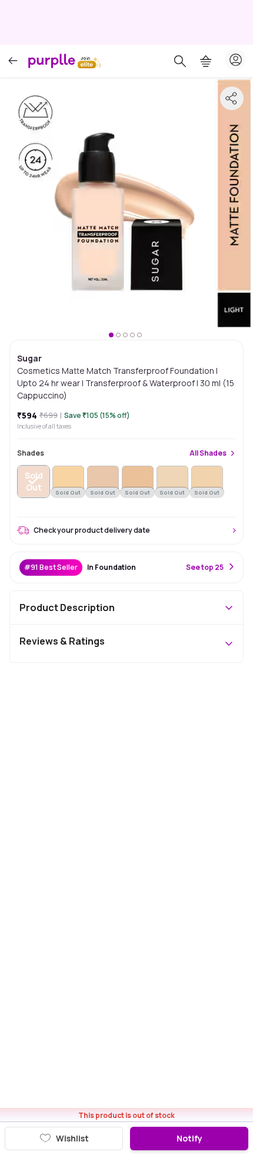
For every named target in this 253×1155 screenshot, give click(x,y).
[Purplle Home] (51, 61)
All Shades (208, 453)
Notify (189, 1138)
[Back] (13, 61)
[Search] (180, 61)
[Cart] (206, 61)
